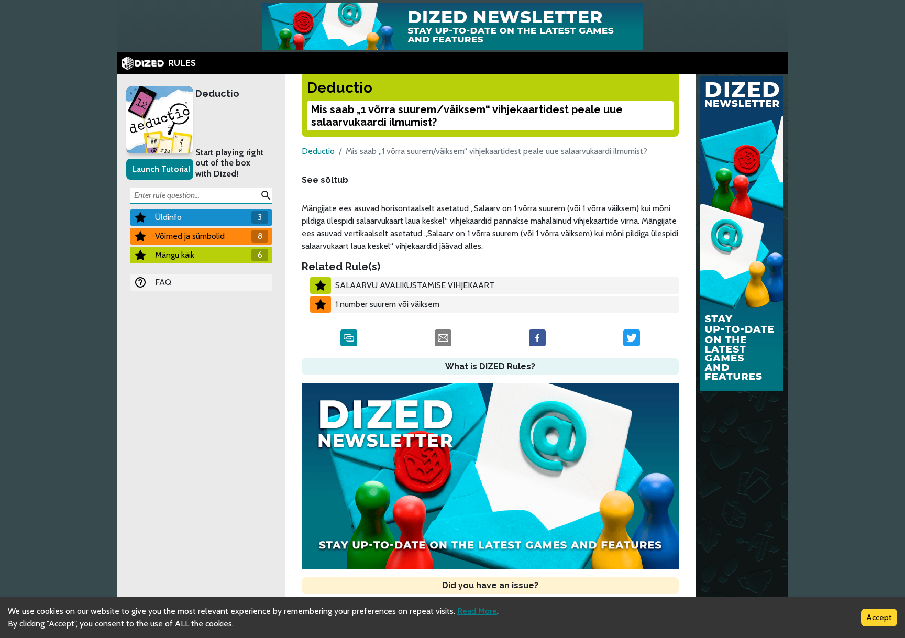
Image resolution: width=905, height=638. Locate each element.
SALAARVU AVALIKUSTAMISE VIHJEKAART (414, 285)
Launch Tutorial (161, 169)
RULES (182, 63)
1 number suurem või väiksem (387, 304)
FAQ (163, 282)
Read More (477, 611)
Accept (879, 617)
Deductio (217, 93)
